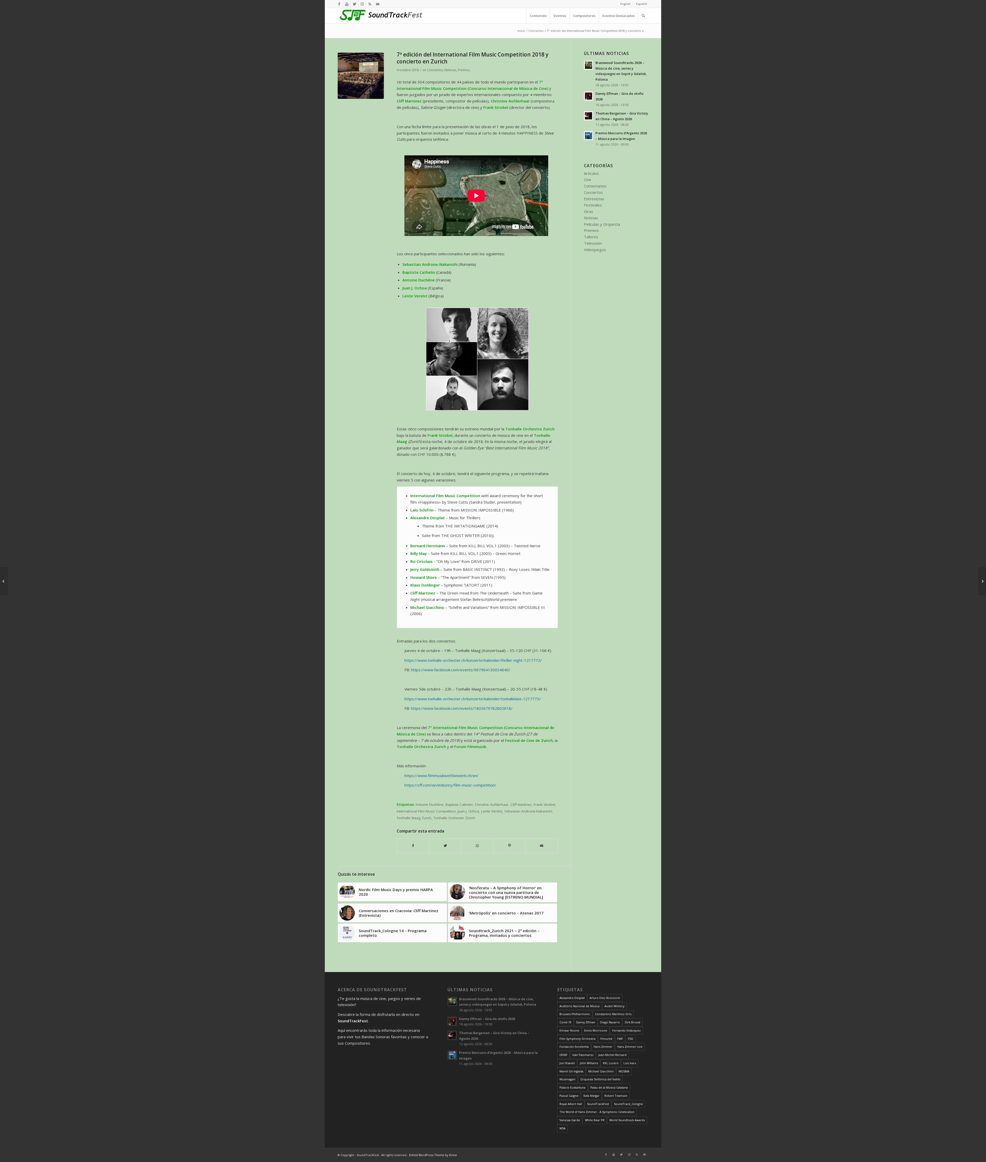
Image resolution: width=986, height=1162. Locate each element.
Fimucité (606, 1039)
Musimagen (567, 1079)
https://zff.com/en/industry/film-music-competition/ (450, 785)
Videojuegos (595, 249)
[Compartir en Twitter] (445, 846)
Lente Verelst (491, 811)
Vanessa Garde (570, 1120)
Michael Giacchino (601, 1071)
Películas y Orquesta (602, 224)
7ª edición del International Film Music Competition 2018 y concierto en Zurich (472, 58)
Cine (587, 179)
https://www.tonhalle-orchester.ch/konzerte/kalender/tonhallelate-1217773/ (472, 698)
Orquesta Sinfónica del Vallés (600, 1079)
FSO (630, 1039)
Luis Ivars (629, 1063)
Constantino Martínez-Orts (613, 1014)
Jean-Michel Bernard (612, 1055)
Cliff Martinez (521, 804)
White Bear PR (594, 1120)
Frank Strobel (544, 804)
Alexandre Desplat (572, 998)
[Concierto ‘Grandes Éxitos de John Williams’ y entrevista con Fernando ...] (4, 581)
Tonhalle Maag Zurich (414, 818)
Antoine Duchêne (429, 804)
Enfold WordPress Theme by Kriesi (433, 1155)
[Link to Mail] (378, 4)
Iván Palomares (582, 1055)
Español (641, 4)
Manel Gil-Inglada (571, 1071)
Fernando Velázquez (626, 1030)
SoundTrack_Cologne (628, 1104)
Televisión (593, 243)
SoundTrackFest (598, 1104)
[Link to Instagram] (362, 4)
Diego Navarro (610, 1022)
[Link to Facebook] (339, 4)
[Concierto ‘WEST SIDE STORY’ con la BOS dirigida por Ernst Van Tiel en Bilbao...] (982, 581)
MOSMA (624, 1071)
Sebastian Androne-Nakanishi (528, 811)
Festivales (593, 204)
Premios (464, 70)
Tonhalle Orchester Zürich (454, 818)
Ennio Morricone (595, 1030)
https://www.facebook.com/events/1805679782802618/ (462, 708)
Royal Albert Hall (571, 1104)
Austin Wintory (614, 1006)
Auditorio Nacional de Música (580, 1006)
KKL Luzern (611, 1063)
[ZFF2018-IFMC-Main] (361, 76)
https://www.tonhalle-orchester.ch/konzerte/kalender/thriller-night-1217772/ (473, 660)
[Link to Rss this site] (370, 4)
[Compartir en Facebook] (413, 846)
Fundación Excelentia (574, 1046)
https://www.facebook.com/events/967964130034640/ (460, 669)
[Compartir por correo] (541, 846)
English (625, 4)
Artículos (591, 173)
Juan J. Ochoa (468, 811)
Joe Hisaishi (567, 1063)
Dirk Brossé (632, 1022)
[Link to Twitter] (354, 4)
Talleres (591, 236)
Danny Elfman (585, 1022)
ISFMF (563, 1055)
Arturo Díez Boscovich (605, 998)
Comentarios (595, 185)
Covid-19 (565, 1022)
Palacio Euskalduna (572, 1087)
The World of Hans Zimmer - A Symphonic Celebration (597, 1112)
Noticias (450, 70)
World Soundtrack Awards (627, 1120)
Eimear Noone (569, 1030)
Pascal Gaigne (569, 1096)
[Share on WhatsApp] (477, 846)
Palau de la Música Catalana (609, 1087)
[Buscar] (643, 15)
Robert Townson (615, 1096)
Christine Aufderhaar (491, 804)
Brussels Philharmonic (575, 1014)
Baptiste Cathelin (459, 804)
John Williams (589, 1063)
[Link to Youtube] (346, 4)
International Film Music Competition (426, 811)
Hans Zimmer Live (629, 1046)
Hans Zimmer (603, 1046)
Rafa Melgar (591, 1096)
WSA (562, 1128)
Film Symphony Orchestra (577, 1039)
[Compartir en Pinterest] (509, 846)
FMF (620, 1039)
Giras (588, 211)
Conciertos (435, 70)
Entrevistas (594, 198)
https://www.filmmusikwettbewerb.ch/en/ (441, 775)
